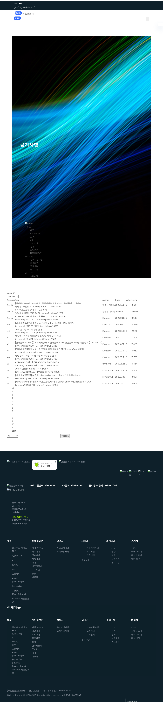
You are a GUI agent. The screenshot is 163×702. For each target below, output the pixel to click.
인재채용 (115, 562)
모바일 (15, 564)
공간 (113, 551)
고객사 (33, 236)
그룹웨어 (16, 573)
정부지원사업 (36, 259)
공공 (34, 573)
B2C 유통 (36, 555)
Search (65, 435)
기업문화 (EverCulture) (19, 592)
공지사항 (29, 256)
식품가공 (36, 558)
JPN (20, 4)
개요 (113, 547)
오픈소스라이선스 (20, 523)
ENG (15, 4)
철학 (113, 555)
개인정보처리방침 (20, 516)
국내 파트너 (136, 551)
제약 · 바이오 (37, 547)
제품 (32, 230)
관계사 (33, 246)
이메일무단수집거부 (21, 520)
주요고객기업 (63, 547)
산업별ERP (35, 233)
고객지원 (34, 262)
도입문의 (18, 7)
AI (13, 560)
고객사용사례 (63, 551)
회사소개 (34, 243)
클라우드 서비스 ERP (19, 549)
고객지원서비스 (19, 508)
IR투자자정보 (29, 7)
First (14, 388)
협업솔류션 (17, 586)
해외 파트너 (136, 555)
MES (14, 569)
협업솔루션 (17, 659)
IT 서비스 (36, 569)
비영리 (35, 577)
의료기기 (36, 551)
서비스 (28, 226)
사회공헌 (115, 558)
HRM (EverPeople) (18, 580)
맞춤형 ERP (17, 555)
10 (13, 424)
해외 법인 (135, 558)
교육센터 (34, 266)
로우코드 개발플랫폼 (20, 600)
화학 (34, 562)
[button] (147, 19)
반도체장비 (37, 566)
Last (14, 430)
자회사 (134, 547)
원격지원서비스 (19, 502)
